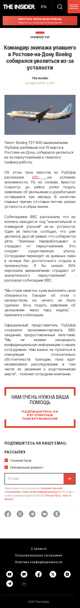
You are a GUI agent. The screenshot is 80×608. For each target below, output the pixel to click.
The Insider (40, 78)
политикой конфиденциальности (42, 491)
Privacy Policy (53, 495)
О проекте (38, 548)
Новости (39, 37)
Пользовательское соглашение (38, 555)
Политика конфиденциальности (39, 562)
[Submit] (69, 478)
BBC (35, 177)
